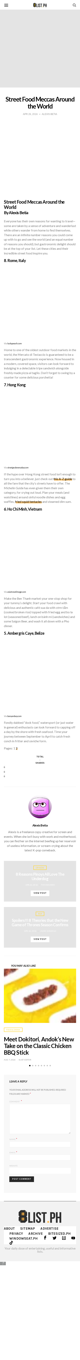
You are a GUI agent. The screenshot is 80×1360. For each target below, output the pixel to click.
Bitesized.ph (59, 1234)
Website (13, 1166)
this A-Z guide (62, 479)
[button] (29, 1065)
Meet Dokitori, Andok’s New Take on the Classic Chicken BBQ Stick (39, 1046)
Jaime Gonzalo (48, 931)
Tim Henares (48, 885)
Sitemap (27, 1228)
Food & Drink (13, 1030)
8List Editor (25, 1060)
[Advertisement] (40, 1308)
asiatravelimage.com (16, 592)
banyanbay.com (14, 716)
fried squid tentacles (28, 501)
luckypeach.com (14, 343)
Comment (14, 1101)
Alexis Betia (40, 825)
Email (13, 1152)
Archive (35, 1234)
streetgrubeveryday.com (18, 467)
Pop (40, 914)
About (9, 1228)
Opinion (40, 868)
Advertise (49, 1228)
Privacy (16, 1234)
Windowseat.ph (23, 1238)
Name (13, 1139)
